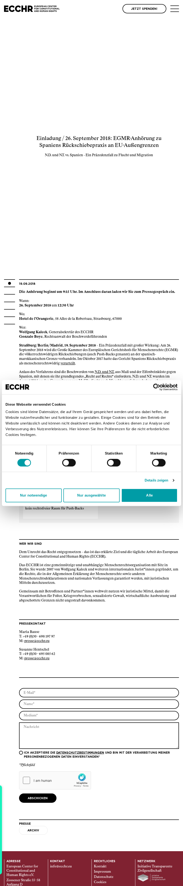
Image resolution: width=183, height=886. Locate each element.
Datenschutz (103, 877)
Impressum (102, 871)
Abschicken (38, 798)
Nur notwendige (33, 495)
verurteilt (68, 363)
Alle (149, 495)
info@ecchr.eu (61, 866)
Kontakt (100, 866)
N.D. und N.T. (104, 372)
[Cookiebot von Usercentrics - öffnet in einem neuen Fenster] (157, 387)
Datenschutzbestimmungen (80, 752)
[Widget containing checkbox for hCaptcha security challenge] (55, 780)
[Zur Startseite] (32, 8)
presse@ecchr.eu (37, 641)
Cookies (100, 882)
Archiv (33, 830)
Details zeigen (156, 480)
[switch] (69, 462)
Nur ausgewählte (91, 495)
